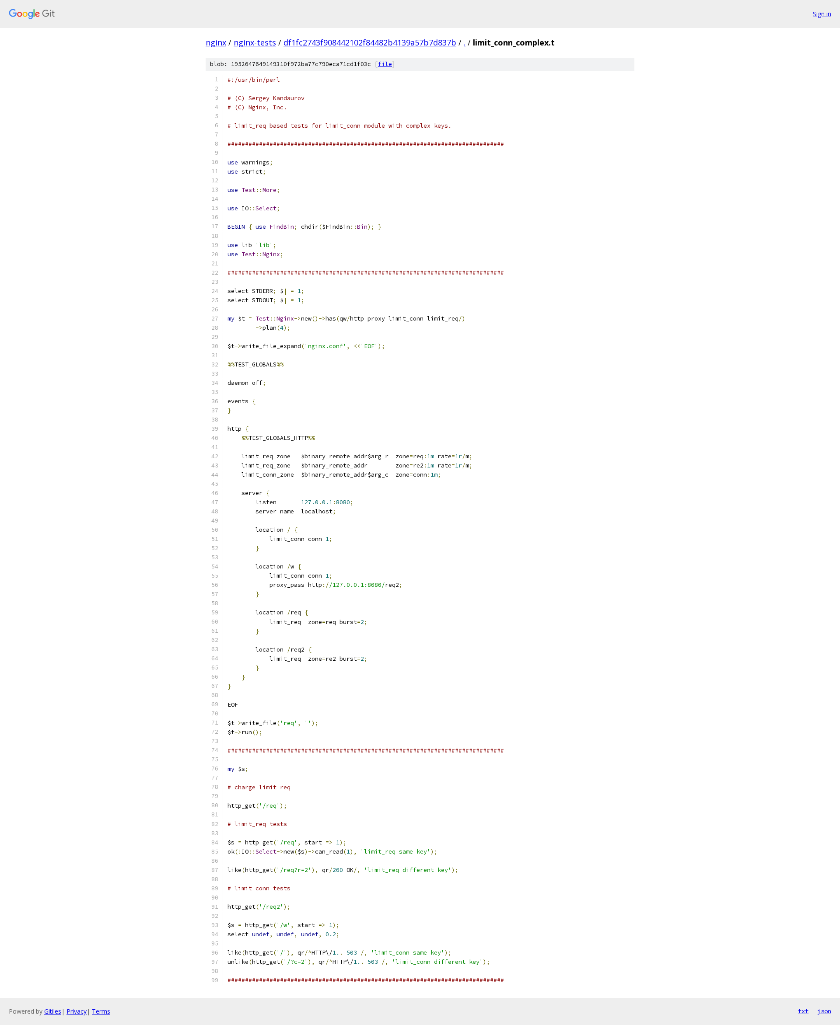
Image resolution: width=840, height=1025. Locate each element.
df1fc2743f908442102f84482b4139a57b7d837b (370, 42)
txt (803, 1011)
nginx (216, 42)
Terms (101, 1011)
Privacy (76, 1011)
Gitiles (52, 1011)
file (385, 64)
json (824, 1011)
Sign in (822, 14)
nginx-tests (255, 42)
